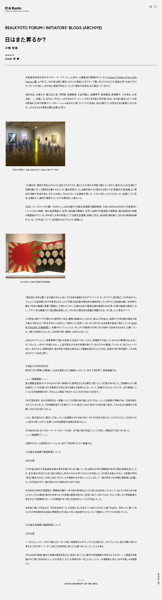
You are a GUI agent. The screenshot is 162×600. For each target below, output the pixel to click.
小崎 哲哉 (11, 48)
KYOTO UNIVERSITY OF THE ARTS (81, 583)
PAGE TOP (158, 580)
